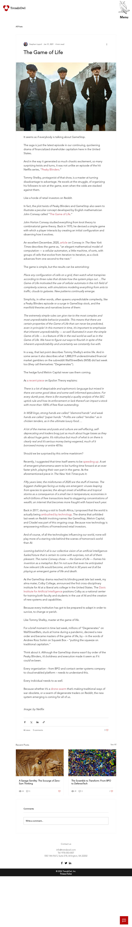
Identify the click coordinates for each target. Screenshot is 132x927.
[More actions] (106, 44)
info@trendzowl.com (66, 849)
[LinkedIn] (70, 863)
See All (113, 744)
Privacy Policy (66, 873)
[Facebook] (61, 863)
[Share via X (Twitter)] (31, 722)
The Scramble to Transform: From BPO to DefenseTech (91, 782)
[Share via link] (44, 722)
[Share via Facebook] (25, 722)
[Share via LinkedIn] (37, 722)
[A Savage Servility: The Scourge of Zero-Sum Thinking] (40, 762)
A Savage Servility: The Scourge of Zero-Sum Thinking (39, 782)
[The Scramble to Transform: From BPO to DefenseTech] (92, 762)
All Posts (19, 26)
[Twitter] (66, 863)
